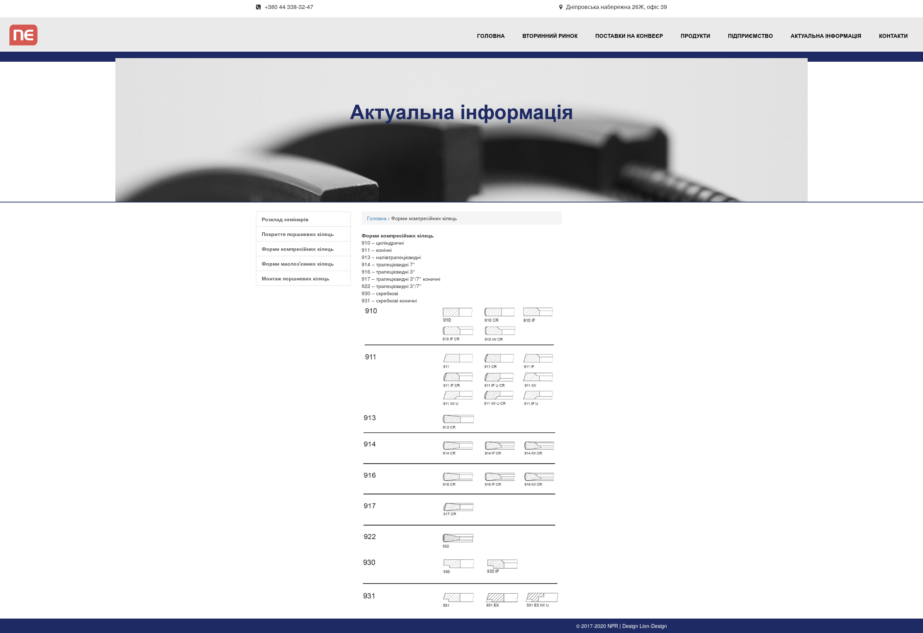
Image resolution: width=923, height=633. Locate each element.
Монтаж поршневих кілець (296, 278)
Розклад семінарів (285, 219)
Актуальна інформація (826, 36)
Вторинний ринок (550, 36)
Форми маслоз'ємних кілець (298, 263)
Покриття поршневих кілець (298, 233)
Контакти (893, 36)
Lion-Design (653, 625)
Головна (491, 36)
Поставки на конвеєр (629, 36)
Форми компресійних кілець (298, 248)
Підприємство (750, 36)
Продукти (695, 36)
